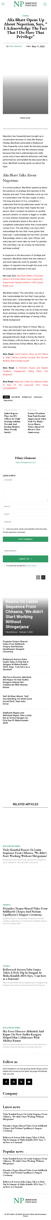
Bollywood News (11, 846)
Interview (38, 397)
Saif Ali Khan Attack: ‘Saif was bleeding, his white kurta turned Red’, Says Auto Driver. (17, 700)
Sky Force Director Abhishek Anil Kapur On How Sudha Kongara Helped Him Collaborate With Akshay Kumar (17, 682)
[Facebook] (6, 1082)
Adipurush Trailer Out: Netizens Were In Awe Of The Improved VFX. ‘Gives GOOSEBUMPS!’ (25, 385)
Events (6, 905)
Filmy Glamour (15, 46)
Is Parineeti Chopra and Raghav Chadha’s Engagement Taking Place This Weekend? (25, 371)
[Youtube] (29, 1082)
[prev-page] (38, 577)
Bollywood (27, 397)
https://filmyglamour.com (26, 462)
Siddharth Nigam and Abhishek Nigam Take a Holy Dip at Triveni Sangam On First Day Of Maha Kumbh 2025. (17, 718)
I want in (24, 559)
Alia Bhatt (15, 397)
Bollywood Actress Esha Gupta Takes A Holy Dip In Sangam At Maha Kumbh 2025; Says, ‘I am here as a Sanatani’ (16, 664)
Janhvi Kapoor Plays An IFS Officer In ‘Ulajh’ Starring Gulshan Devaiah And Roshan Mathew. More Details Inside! (25, 357)
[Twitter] (21, 1082)
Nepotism (8, 400)
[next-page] (43, 577)
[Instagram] (13, 1082)
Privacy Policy (31, 566)
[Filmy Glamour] (25, 447)
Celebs (25, 16)
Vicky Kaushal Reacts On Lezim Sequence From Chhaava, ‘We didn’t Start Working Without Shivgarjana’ (24, 611)
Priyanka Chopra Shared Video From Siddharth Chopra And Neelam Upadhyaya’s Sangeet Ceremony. (15, 646)
